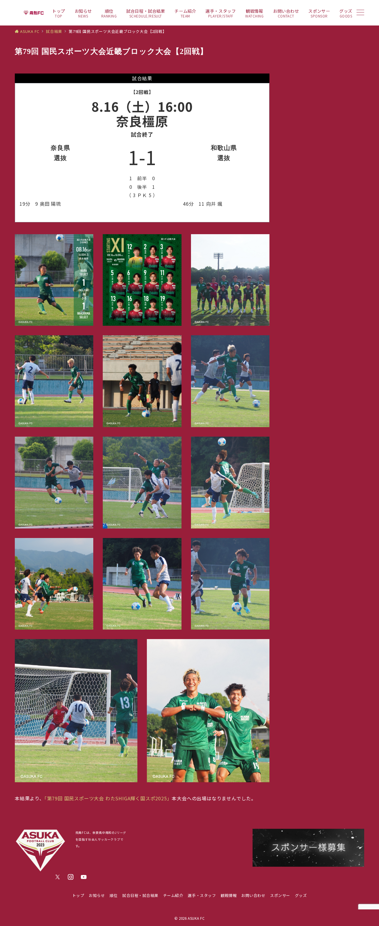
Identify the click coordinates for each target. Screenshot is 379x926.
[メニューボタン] (360, 13)
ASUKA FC (196, 918)
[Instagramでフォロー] (71, 877)
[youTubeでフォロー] (84, 877)
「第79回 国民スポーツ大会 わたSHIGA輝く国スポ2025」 (108, 798)
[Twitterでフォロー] (58, 877)
